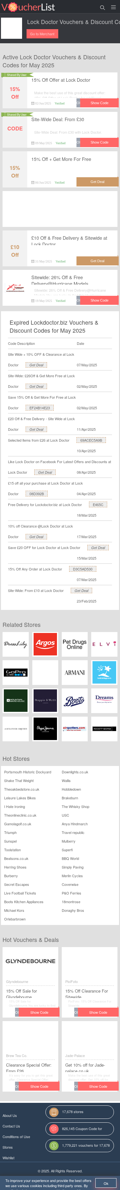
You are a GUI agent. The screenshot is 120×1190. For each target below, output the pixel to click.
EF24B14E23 (39, 407)
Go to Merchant (42, 33)
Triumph (10, 832)
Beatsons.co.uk (16, 858)
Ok (106, 1183)
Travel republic (73, 832)
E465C (98, 504)
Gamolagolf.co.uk (17, 823)
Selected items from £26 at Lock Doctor (38, 440)
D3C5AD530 (82, 568)
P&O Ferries (71, 892)
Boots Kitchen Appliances (24, 901)
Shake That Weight (19, 780)
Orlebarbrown (15, 918)
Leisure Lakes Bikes (20, 797)
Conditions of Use (16, 1136)
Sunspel (10, 841)
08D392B (36, 493)
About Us (10, 1115)
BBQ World (70, 858)
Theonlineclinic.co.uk (20, 815)
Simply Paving (73, 867)
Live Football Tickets (20, 892)
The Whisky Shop (75, 806)
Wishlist (8, 1157)
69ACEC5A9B (91, 440)
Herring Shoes (15, 867)
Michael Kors (14, 910)
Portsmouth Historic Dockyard (27, 771)
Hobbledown (71, 789)
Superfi (67, 849)
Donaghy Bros (73, 910)
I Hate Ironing (14, 806)
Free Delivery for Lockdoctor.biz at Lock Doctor (45, 504)
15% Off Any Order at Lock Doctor (35, 568)
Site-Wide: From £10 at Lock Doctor (36, 590)
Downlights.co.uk (75, 771)
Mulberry (69, 841)
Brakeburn (70, 797)
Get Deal (36, 364)
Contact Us (11, 1125)
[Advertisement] (60, 214)
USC (65, 815)
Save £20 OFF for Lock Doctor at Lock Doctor (44, 547)
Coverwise (70, 884)
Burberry (11, 875)
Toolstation (12, 849)
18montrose (71, 901)
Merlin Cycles (72, 875)
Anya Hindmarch (75, 823)
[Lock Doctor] (11, 28)
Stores (8, 1147)
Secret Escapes (16, 884)
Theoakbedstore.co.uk (21, 789)
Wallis (66, 780)
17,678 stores (73, 1111)
